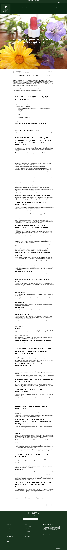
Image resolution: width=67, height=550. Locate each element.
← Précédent (48, 71)
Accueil (20, 4)
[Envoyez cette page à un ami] (52, 505)
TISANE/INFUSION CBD (24, 7)
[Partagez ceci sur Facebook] (47, 505)
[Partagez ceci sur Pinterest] (50, 505)
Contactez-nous (27, 528)
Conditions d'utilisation (27, 533)
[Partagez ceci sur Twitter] (45, 505)
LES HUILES (36, 4)
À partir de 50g (43, 7)
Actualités (49, 7)
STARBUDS (55, 7)
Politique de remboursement (28, 529)
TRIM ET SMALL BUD (53, 4)
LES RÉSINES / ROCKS (44, 4)
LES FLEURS (24, 4)
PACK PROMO (31, 4)
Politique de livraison (27, 531)
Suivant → (52, 71)
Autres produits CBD (34, 7)
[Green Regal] (6, 8)
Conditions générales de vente (28, 526)
